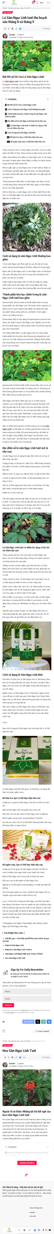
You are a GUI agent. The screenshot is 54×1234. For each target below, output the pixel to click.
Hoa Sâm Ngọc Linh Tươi (15, 958)
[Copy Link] (16, 29)
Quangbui (12, 35)
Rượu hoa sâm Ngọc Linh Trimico (18, 949)
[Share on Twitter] (12, 29)
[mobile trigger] (5, 2)
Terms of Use (24, 1010)
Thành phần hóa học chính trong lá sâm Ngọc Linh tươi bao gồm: (26, 115)
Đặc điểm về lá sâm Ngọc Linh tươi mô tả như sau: (27, 121)
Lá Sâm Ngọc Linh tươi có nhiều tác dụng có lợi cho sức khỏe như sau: (27, 126)
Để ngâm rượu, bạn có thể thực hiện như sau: (28, 142)
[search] (37, 3)
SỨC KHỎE (7, 12)
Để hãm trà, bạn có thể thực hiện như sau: (26, 137)
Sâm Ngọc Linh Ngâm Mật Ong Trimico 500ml (24, 954)
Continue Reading (27, 1163)
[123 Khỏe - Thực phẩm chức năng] (14, 2)
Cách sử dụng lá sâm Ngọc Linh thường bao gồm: (27, 109)
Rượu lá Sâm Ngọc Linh (14, 945)
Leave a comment (43, 1031)
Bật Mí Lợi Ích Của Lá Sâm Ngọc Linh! (21, 105)
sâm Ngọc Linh (11, 81)
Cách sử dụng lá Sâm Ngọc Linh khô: (21, 133)
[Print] (20, 29)
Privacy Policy (10, 1012)
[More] (24, 1057)
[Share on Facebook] (8, 29)
